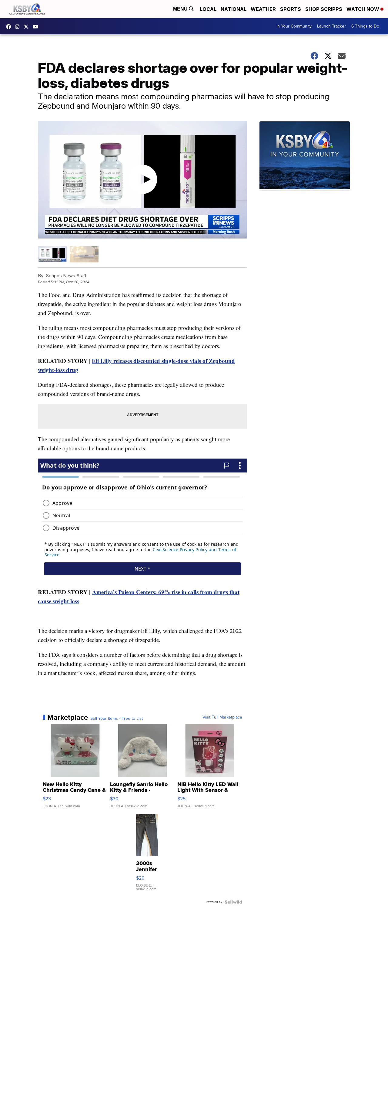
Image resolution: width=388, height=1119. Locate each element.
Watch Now (363, 9)
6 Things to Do (365, 26)
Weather (263, 9)
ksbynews (10, 26)
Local (208, 9)
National (233, 9)
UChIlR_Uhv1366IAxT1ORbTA (37, 26)
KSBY (28, 26)
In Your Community (294, 26)
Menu (181, 9)
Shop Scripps (323, 9)
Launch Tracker (331, 26)
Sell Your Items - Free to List (116, 718)
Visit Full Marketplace (222, 717)
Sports (290, 9)
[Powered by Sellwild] (233, 902)
